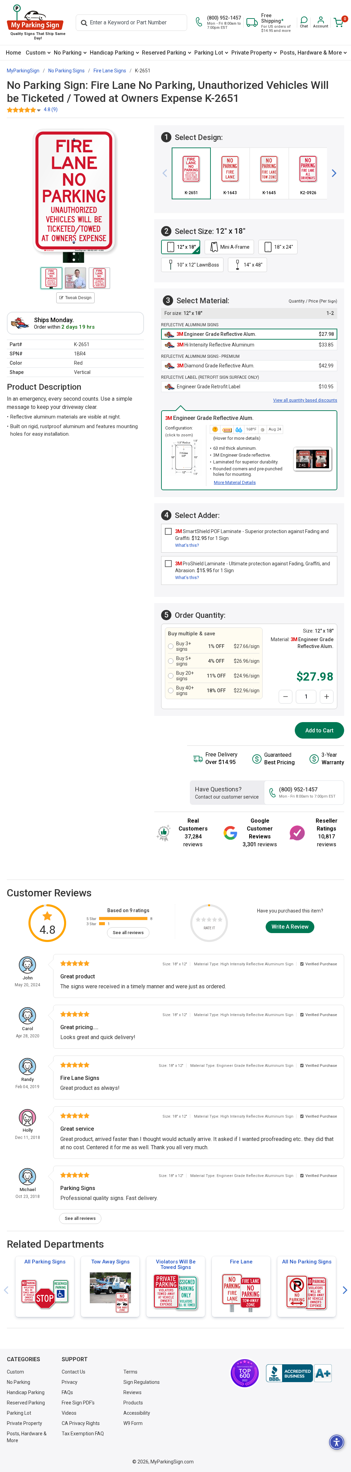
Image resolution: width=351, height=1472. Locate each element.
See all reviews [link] (128, 932)
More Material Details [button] (235, 482)
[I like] (214, 920)
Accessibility (136, 1413)
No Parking (68, 52)
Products (133, 1402)
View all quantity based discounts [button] (305, 400)
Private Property (251, 52)
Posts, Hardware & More (311, 52)
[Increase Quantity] (327, 697)
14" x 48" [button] (253, 265)
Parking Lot (208, 52)
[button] (304, 22)
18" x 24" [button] (283, 247)
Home (13, 52)
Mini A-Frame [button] (235, 247)
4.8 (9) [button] (51, 109)
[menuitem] (13, 52)
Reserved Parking (164, 52)
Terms (130, 1372)
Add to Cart (319, 730)
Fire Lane (241, 1262)
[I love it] (220, 920)
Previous (5, 1290)
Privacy (69, 1382)
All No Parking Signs (306, 1262)
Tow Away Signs (110, 1262)
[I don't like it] (203, 920)
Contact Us (73, 1372)
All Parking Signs (44, 1262)
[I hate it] (198, 920)
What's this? (187, 545)
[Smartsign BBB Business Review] (299, 1373)
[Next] (331, 173)
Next (345, 1290)
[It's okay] (209, 920)
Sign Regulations (141, 1382)
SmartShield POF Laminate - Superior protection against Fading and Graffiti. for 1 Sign (252, 535)
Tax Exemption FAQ (83, 1433)
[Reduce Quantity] (285, 697)
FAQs (67, 1392)
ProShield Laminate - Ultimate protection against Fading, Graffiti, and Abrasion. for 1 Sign (252, 567)
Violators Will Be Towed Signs (176, 1264)
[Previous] (167, 173)
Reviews (132, 1392)
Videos (69, 1413)
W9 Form (133, 1423)
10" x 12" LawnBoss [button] (198, 265)
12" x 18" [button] (186, 247)
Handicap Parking (112, 52)
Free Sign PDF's (78, 1402)
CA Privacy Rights (81, 1423)
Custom (36, 52)
